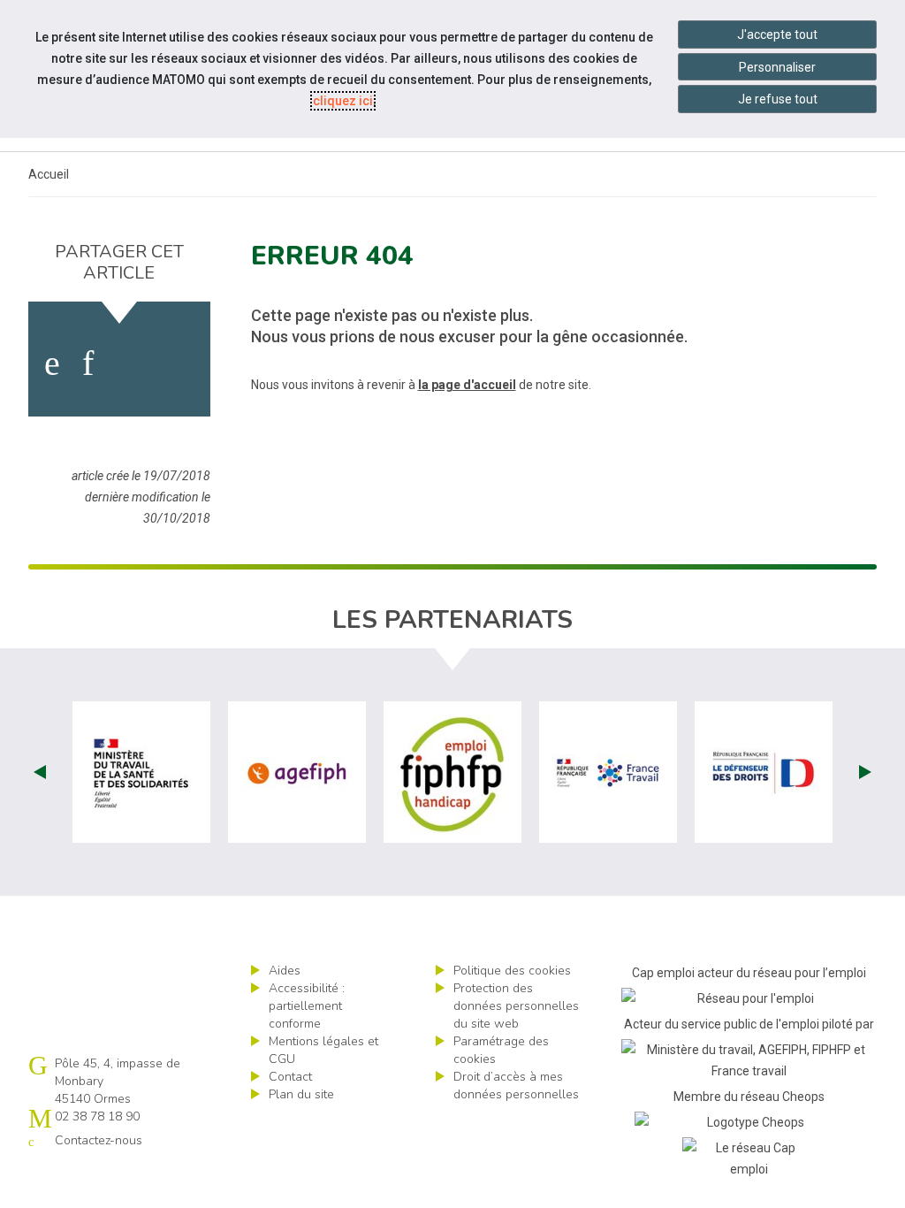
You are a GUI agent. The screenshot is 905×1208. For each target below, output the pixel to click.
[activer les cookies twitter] (130, 363)
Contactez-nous (98, 1140)
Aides (284, 970)
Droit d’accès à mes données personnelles (516, 1085)
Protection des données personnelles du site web (516, 1006)
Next (865, 772)
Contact (290, 1076)
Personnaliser (777, 67)
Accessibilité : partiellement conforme (307, 1006)
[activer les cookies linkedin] (88, 363)
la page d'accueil (467, 385)
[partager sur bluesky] (180, 363)
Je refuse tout (778, 99)
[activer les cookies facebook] (52, 363)
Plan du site (301, 1094)
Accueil (48, 174)
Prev (40, 772)
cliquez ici (343, 101)
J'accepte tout (777, 34)
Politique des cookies (512, 970)
